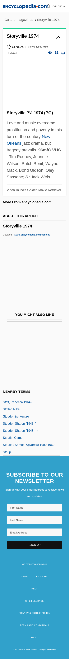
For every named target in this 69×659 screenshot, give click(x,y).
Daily (34, 637)
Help (34, 589)
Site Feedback (34, 601)
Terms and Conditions (34, 625)
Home (24, 576)
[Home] (25, 6)
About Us (41, 576)
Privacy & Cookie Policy (34, 613)
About (32, 234)
